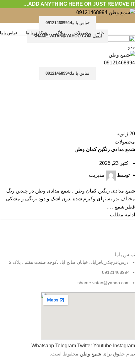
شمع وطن (90, 353)
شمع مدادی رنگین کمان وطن (104, 149)
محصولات (125, 141)
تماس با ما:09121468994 (67, 22)
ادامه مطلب (122, 214)
